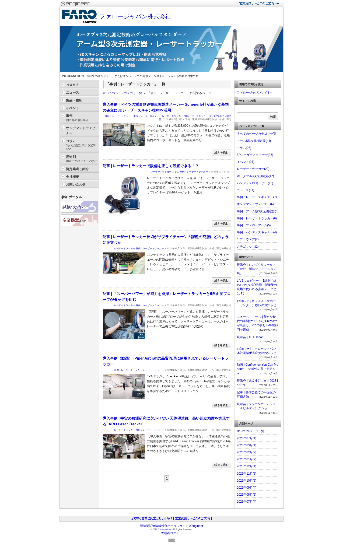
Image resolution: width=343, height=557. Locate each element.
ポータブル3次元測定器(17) (255, 176)
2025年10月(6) (246, 480)
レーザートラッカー (172, 116)
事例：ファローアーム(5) (254, 225)
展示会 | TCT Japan (250, 337)
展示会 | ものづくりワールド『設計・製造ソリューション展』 (256, 269)
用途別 (81, 159)
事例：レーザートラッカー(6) (257, 218)
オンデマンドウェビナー (80, 130)
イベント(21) (245, 162)
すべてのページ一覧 (250, 431)
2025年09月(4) (246, 487)
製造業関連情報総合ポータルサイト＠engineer (171, 526)
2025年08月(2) (246, 494)
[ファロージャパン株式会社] (171, 72)
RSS (171, 540)
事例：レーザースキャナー (147, 116)
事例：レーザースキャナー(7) (257, 197)
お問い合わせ (76, 184)
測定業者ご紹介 (77, 169)
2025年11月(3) (246, 473)
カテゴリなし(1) (248, 246)
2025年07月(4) (246, 501)
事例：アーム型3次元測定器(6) (257, 211)
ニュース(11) (245, 190)
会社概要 (72, 177)
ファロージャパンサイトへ (255, 92)
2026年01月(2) (246, 459)
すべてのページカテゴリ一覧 (122, 93)
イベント (72, 108)
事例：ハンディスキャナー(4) (257, 232)
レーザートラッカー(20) (253, 169)
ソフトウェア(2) (248, 239)
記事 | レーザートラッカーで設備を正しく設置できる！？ (151, 166)
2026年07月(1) (246, 438)
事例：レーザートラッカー (119, 116)
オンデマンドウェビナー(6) (255, 204)
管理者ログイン (171, 533)
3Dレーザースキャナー (196, 116)
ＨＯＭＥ (72, 85)
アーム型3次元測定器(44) (254, 141)
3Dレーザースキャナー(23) (255, 155)
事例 (77, 118)
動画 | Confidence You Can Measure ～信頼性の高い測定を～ (257, 369)
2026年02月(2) (246, 452)
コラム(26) (244, 148)
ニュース (72, 92)
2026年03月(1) (246, 445)
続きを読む (221, 152)
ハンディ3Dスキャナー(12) (255, 183)
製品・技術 (74, 100)
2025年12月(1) (246, 466)
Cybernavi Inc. (165, 529)
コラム (175, 171)
